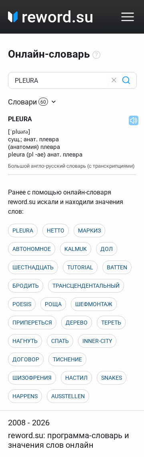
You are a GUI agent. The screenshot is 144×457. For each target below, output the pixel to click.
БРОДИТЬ (25, 286)
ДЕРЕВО (77, 322)
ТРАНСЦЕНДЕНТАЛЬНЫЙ (86, 286)
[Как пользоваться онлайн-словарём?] (96, 55)
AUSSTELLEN (68, 396)
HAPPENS (25, 396)
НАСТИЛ (76, 378)
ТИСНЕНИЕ (67, 359)
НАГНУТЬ (25, 341)
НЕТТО (55, 230)
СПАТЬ (60, 341)
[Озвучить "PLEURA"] (131, 120)
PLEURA (22, 230)
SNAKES (111, 378)
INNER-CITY (97, 341)
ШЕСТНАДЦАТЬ (33, 267)
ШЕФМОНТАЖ (93, 304)
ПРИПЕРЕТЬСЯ (32, 322)
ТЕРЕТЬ (111, 322)
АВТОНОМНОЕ (31, 249)
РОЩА (53, 304)
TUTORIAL (80, 267)
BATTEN (117, 267)
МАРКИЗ (89, 230)
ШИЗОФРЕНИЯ (32, 378)
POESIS (21, 304)
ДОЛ (106, 249)
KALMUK (75, 249)
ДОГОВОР (25, 359)
